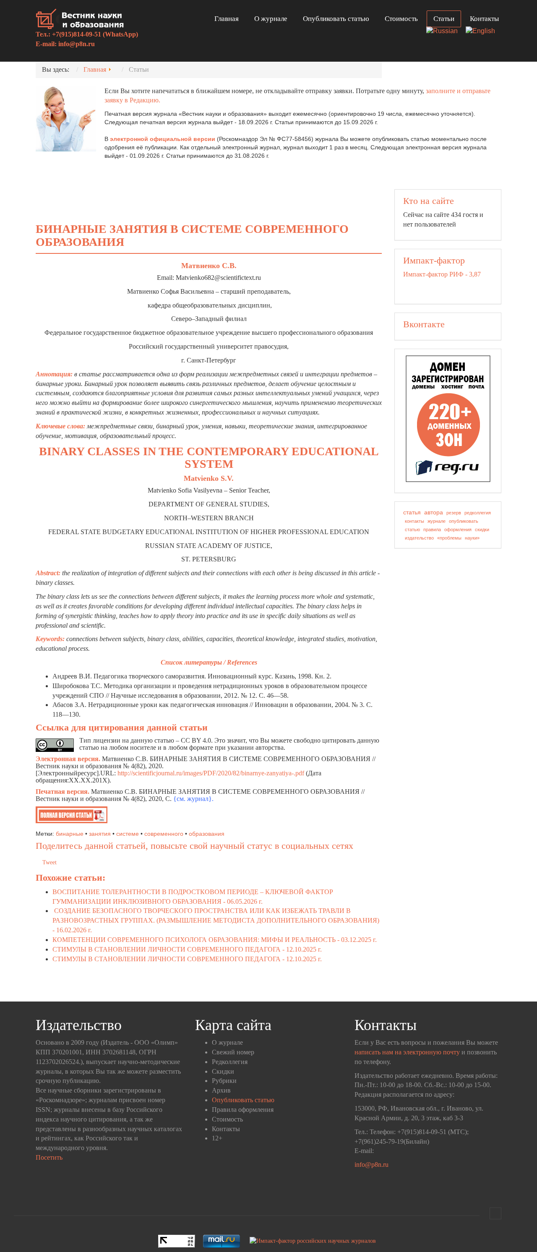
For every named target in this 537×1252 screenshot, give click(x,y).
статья (412, 512)
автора (433, 512)
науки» (472, 537)
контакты (414, 521)
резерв (453, 512)
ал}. (208, 798)
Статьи (443, 19)
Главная (226, 19)
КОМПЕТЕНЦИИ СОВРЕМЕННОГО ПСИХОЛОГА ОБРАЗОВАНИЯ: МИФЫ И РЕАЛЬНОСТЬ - (214, 939)
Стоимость (401, 19)
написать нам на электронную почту (407, 1052)
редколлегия (477, 512)
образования (206, 833)
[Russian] (445, 32)
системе (127, 833)
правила (432, 529)
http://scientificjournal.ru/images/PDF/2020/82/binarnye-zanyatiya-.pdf (210, 773)
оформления (458, 529)
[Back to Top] (495, 1213)
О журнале (270, 19)
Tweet (49, 862)
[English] (483, 32)
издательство (419, 537)
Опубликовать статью (336, 19)
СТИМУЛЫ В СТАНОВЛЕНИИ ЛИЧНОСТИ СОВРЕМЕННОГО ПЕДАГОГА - (187, 949)
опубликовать (463, 521)
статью (412, 529)
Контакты (484, 19)
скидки (482, 529)
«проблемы (449, 537)
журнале (437, 521)
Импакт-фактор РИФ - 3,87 (442, 274)
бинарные (69, 833)
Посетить (49, 1157)
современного (163, 833)
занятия (100, 833)
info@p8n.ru (76, 43)
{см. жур (185, 798)
